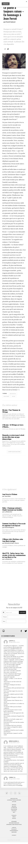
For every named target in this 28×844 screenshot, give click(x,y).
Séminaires (14, 821)
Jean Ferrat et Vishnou (9, 494)
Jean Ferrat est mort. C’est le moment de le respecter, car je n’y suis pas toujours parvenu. (13, 500)
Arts (14, 812)
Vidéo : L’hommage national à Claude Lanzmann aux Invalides (12, 509)
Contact (14, 835)
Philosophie (14, 809)
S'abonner (22, 612)
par (6, 496)
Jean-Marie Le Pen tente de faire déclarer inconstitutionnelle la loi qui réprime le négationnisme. (14, 531)
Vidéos (14, 816)
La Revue (14, 827)
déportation (13, 393)
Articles (14, 804)
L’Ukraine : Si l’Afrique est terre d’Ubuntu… (12, 426)
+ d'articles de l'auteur (14, 451)
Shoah (13, 396)
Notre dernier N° (14, 830)
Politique (14, 810)
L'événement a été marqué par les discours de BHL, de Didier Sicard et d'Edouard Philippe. (12, 515)
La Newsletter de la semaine (14, 800)
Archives (14, 806)
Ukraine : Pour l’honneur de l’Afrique (11, 411)
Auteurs (14, 801)
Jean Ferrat (6, 396)
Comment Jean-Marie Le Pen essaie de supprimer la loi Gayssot (14, 524)
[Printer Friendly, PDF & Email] (3, 631)
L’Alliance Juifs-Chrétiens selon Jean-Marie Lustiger (12, 540)
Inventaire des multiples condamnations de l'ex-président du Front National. (13, 562)
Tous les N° (14, 829)
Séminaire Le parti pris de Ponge (14, 824)
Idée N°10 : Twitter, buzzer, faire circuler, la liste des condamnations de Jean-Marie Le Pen (14, 555)
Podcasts (14, 815)
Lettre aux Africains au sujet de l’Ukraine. (14, 429)
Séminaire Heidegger (14, 823)
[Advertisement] (14, 472)
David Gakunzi (10, 22)
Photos (14, 818)
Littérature (14, 807)
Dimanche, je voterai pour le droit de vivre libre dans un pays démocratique (13, 437)
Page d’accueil (14, 798)
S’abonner (14, 832)
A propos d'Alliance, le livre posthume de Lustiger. (13, 546)
